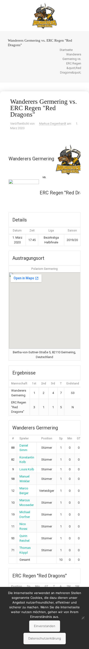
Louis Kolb (26, 469)
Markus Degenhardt (52, 123)
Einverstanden (44, 626)
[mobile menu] (83, 9)
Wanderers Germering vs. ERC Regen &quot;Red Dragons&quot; (70, 63)
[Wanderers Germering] (44, 15)
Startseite (66, 50)
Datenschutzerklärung (44, 638)
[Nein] (83, 617)
